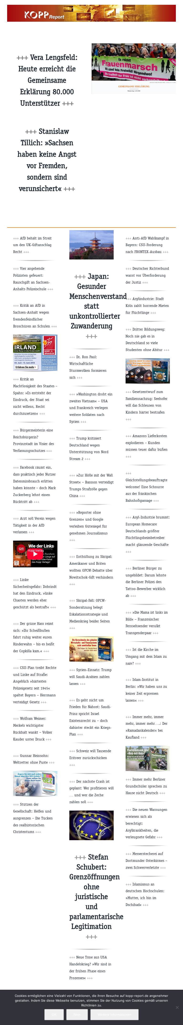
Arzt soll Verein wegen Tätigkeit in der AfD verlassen (34, 525)
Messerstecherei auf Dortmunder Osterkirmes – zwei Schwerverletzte (146, 860)
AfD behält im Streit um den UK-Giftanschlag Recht (32, 245)
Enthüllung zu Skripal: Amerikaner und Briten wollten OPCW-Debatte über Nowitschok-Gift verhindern (91, 570)
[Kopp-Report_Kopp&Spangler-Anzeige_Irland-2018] (35, 336)
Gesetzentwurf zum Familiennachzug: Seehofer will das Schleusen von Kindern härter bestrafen (147, 405)
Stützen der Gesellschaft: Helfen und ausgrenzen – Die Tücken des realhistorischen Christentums (33, 818)
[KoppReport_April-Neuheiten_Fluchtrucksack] (148, 747)
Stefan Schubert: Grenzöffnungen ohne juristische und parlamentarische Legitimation (96, 896)
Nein (77, 1014)
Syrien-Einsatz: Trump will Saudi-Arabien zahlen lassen (90, 677)
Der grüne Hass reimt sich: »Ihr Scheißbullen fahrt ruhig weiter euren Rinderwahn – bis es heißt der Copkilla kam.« (33, 637)
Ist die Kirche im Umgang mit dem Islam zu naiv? (146, 656)
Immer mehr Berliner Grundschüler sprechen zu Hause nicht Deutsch (146, 786)
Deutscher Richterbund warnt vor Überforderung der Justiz (147, 275)
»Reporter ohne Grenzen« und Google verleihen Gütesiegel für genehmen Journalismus (88, 526)
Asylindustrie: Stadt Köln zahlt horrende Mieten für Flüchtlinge (147, 305)
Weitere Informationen (114, 1014)
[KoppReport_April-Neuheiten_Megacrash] (91, 638)
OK (54, 1014)
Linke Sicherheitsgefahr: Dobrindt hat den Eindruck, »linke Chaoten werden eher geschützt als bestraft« (35, 593)
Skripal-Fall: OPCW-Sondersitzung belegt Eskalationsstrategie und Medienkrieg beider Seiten (89, 614)
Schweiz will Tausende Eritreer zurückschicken (90, 758)
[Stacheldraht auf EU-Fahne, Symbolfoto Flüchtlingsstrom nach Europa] (91, 812)
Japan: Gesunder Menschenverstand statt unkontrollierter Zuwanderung (98, 306)
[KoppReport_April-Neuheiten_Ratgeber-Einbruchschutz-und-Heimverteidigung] (148, 360)
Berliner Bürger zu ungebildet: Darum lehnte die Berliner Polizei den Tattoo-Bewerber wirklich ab (146, 582)
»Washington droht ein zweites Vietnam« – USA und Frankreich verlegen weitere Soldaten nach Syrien (90, 408)
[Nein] (177, 1007)
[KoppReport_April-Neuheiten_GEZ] (35, 773)
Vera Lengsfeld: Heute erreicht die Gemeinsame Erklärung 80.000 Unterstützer (47, 80)
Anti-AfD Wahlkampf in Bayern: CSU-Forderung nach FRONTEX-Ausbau (147, 245)
